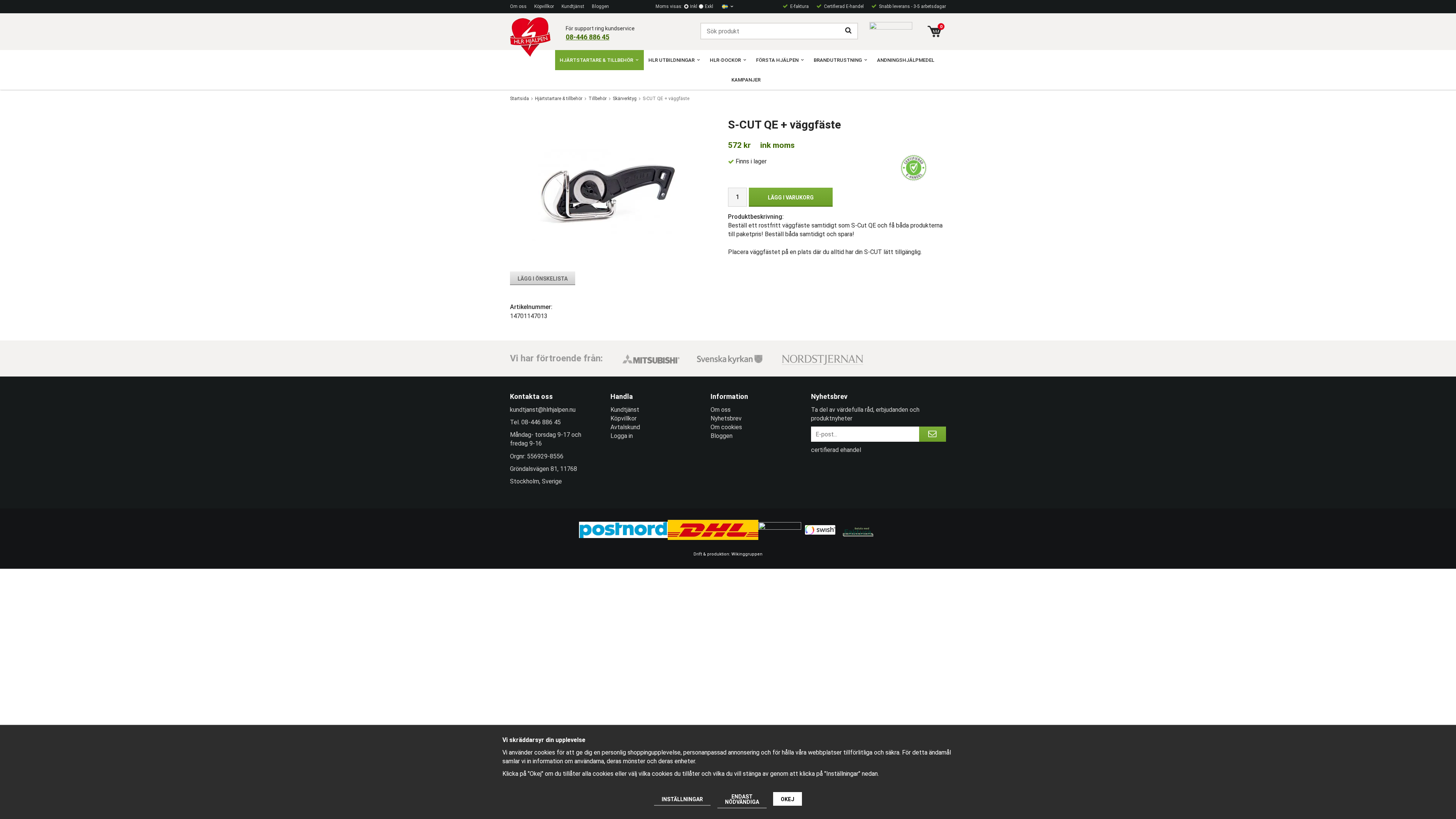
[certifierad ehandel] (914, 168)
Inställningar (682, 799)
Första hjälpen (777, 60)
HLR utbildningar (671, 60)
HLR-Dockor (725, 60)
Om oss (518, 6)
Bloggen (600, 6)
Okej (787, 799)
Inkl (693, 6)
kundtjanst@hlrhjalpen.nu (543, 409)
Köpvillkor (544, 6)
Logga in (621, 435)
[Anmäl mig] (932, 434)
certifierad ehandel (836, 449)
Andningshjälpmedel (905, 60)
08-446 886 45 (587, 37)
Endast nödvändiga (742, 799)
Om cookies (726, 427)
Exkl (709, 6)
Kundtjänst (573, 6)
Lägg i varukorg (791, 198)
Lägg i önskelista (543, 279)
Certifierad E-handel (844, 6)
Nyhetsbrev (726, 418)
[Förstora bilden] (608, 189)
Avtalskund (625, 427)
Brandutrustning (838, 60)
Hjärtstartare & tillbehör (596, 60)
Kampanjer (746, 80)
